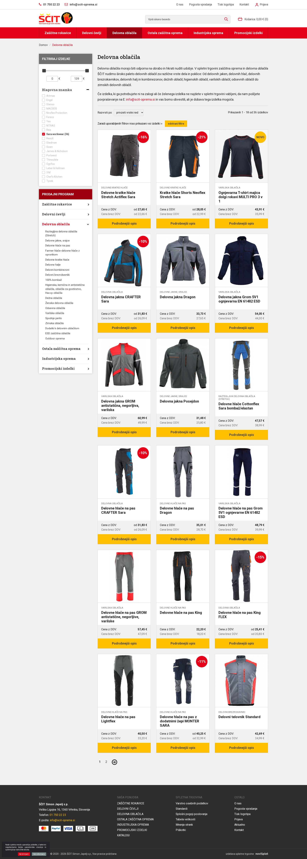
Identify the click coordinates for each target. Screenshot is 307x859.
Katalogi (123, 835)
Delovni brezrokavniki (57, 274)
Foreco (50, 117)
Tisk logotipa (226, 4)
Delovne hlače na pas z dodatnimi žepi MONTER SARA (179, 721)
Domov (43, 45)
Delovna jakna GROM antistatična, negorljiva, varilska (120, 405)
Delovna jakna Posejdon (179, 401)
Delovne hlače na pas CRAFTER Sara (118, 510)
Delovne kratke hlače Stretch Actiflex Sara (118, 195)
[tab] (65, 90)
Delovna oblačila (124, 33)
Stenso (50, 104)
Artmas (50, 95)
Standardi (181, 808)
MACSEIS (51, 108)
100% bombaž (53, 280)
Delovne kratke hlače (57, 259)
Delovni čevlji (91, 33)
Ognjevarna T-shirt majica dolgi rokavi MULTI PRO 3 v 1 (241, 197)
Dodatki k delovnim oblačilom (62, 328)
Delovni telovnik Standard (239, 717)
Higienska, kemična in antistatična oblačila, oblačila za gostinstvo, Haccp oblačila (65, 288)
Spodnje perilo (53, 318)
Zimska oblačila (54, 323)
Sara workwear (57, 134)
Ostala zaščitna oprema (165, 33)
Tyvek (49, 181)
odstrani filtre (176, 123)
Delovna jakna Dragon (177, 297)
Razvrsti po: (105, 112)
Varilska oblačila (54, 313)
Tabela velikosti (185, 819)
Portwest (51, 155)
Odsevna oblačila (55, 308)
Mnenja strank (184, 824)
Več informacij (39, 854)
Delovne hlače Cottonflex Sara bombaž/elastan (239, 406)
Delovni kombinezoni (57, 269)
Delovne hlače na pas (57, 245)
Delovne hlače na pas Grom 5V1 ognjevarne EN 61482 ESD (241, 512)
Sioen (49, 146)
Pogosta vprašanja (200, 4)
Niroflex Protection (56, 112)
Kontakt (244, 4)
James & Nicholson (57, 151)
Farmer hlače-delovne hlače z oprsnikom (62, 252)
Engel (49, 100)
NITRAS (50, 125)
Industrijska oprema (208, 33)
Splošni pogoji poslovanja (191, 814)
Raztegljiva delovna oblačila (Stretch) (61, 233)
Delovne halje (53, 264)
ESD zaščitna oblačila (57, 333)
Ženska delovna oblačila (59, 303)
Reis (48, 129)
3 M (48, 172)
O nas (179, 4)
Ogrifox (50, 164)
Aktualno (239, 824)
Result (49, 138)
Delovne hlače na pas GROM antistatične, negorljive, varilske (124, 616)
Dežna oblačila (53, 298)
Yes (48, 121)
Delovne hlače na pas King (181, 612)
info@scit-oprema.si (140, 99)
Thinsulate (52, 159)
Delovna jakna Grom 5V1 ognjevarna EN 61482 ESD (239, 299)
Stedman (51, 142)
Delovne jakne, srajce (57, 240)
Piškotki (181, 830)
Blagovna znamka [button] (57, 90)
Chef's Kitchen (54, 176)
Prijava (263, 4)
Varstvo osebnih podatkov (192, 803)
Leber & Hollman (55, 168)
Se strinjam (24, 854)
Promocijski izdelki (248, 33)
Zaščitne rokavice (58, 33)
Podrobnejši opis (124, 223)
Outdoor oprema (55, 338)
